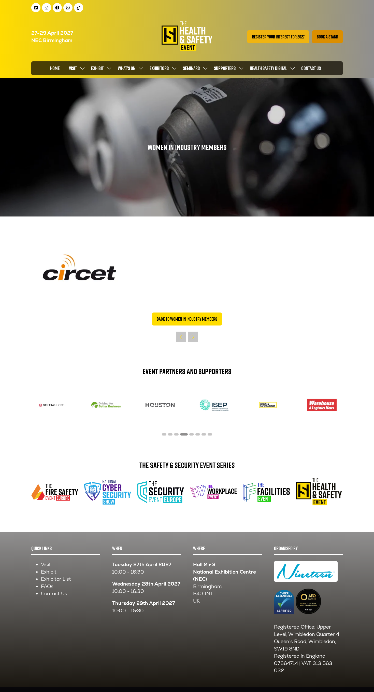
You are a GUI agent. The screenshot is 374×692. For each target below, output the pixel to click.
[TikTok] (78, 7)
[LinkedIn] (35, 7)
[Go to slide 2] (170, 434)
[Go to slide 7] (204, 434)
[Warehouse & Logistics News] (322, 405)
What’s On (126, 68)
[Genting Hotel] (52, 405)
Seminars (191, 68)
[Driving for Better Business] (106, 405)
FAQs (47, 586)
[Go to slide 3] (176, 434)
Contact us (311, 68)
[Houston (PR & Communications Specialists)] (160, 405)
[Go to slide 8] (210, 434)
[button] (278, 36)
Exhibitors (159, 68)
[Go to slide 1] (164, 434)
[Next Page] (193, 337)
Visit (73, 68)
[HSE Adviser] (268, 405)
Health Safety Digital (268, 68)
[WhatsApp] (68, 7)
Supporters (225, 68)
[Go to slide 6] (197, 434)
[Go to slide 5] (191, 434)
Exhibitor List (56, 579)
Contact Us (54, 593)
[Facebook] (57, 7)
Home (55, 68)
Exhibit (97, 68)
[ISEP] (214, 405)
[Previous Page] (181, 337)
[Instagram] (46, 7)
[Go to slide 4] (184, 434)
